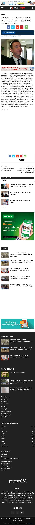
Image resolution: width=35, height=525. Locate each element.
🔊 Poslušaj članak (9, 32)
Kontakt (10, 518)
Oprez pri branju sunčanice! (17, 372)
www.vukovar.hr (5, 401)
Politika (2, 14)
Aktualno (3, 426)
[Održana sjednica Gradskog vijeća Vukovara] (5, 194)
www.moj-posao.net (6, 463)
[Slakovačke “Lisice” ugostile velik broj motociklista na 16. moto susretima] (5, 278)
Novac (2, 438)
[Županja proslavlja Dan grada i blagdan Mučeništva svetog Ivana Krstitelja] (5, 186)
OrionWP (30, 523)
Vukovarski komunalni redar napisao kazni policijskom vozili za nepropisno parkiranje (26, 170)
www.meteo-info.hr (5, 468)
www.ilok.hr (4, 406)
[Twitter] (22, 512)
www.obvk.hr (4, 416)
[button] (32, 8)
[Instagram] (17, 512)
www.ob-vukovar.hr (6, 415)
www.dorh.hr (4, 454)
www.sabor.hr (4, 413)
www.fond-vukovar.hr (6, 466)
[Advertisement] (17, 132)
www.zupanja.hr (5, 404)
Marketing (20, 518)
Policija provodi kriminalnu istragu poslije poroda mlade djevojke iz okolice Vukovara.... (21, 382)
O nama (15, 518)
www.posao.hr (4, 465)
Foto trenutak (4, 446)
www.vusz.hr (4, 399)
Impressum (4, 518)
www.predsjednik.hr (6, 411)
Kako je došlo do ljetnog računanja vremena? (7, 169)
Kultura (3, 436)
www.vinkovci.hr (5, 403)
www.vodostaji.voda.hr (6, 461)
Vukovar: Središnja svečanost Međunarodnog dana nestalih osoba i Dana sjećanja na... (21, 254)
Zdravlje (3, 443)
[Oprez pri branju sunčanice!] (5, 374)
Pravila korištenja (28, 518)
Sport (2, 441)
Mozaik (3, 429)
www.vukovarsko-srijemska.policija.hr (10, 458)
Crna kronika (4, 431)
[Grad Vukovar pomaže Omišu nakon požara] (5, 202)
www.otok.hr (4, 408)
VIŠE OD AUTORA (6, 180)
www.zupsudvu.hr (5, 459)
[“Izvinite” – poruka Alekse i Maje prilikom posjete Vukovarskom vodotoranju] (5, 390)
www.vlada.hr (4, 409)
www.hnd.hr (4, 470)
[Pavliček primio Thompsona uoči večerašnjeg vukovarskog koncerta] (5, 270)
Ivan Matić (7, 23)
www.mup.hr (4, 456)
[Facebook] (13, 512)
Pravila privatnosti (17, 520)
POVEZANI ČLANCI (6, 178)
